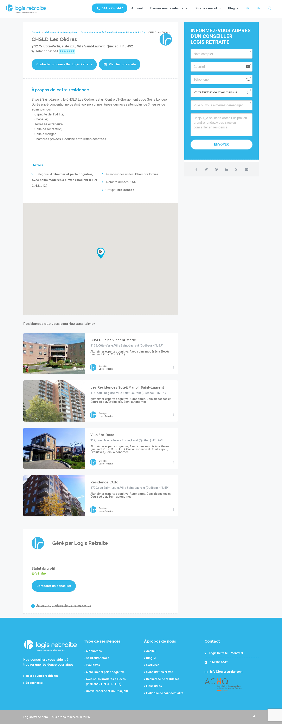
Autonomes (94, 651)
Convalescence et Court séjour (107, 691)
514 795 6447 (218, 662)
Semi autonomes (97, 658)
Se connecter (34, 682)
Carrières (152, 665)
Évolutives (93, 665)
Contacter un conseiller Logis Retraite (64, 64)
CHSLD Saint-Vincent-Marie (113, 340)
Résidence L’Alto (104, 482)
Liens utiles (154, 686)
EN (258, 8)
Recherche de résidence (162, 679)
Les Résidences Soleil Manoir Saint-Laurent (127, 387)
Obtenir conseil (205, 8)
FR (247, 8)
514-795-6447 (112, 8)
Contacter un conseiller (54, 586)
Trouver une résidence (166, 8)
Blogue (233, 8)
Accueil (137, 8)
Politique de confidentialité (164, 693)
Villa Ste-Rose (102, 435)
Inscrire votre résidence (41, 675)
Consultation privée (159, 672)
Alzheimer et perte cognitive (105, 672)
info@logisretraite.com (226, 671)
